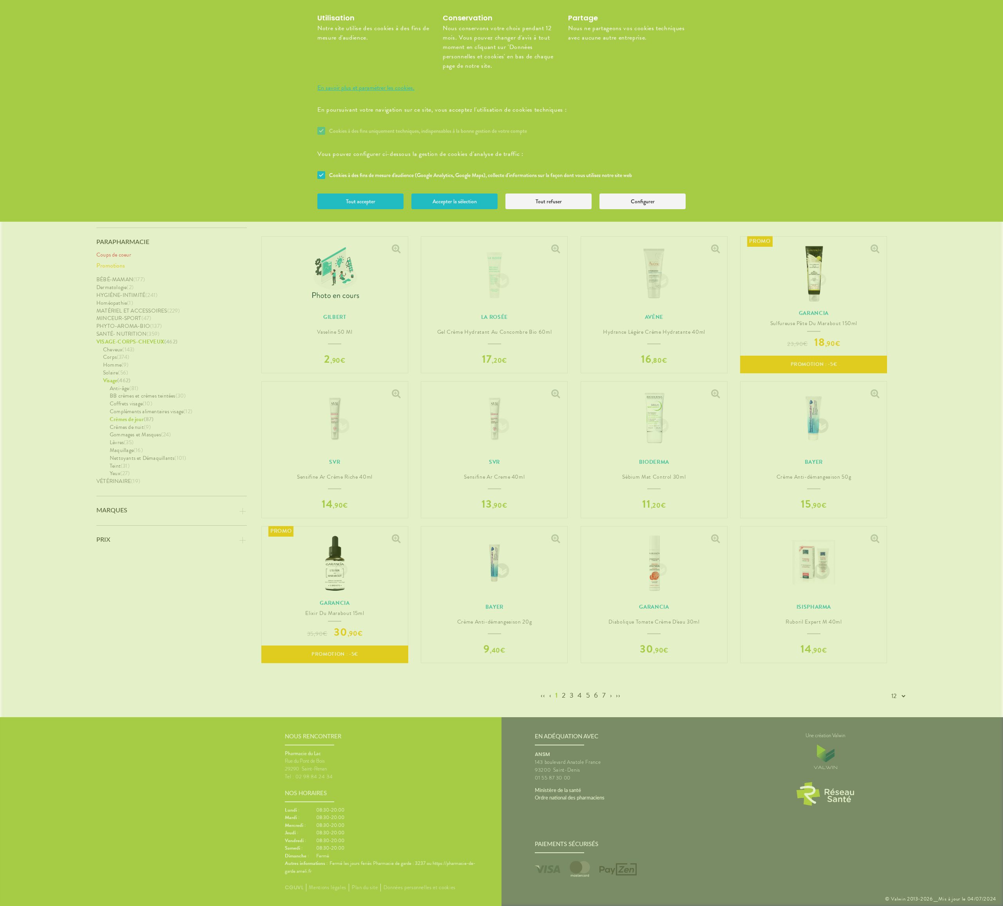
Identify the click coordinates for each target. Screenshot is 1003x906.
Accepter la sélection (455, 201)
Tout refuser (549, 201)
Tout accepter (360, 201)
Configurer (643, 201)
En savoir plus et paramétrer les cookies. (366, 87)
